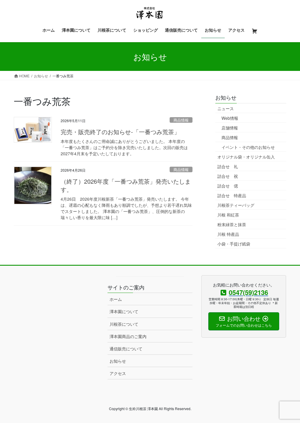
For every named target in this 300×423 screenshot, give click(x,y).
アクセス (118, 373)
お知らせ (118, 361)
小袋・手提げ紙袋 (233, 244)
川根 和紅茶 (228, 215)
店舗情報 (229, 128)
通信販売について (126, 349)
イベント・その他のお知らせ (248, 147)
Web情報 (229, 118)
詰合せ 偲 (227, 186)
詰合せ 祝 (227, 176)
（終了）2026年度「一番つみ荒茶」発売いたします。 (126, 185)
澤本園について (124, 311)
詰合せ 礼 (227, 166)
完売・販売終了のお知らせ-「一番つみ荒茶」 (120, 131)
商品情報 (181, 120)
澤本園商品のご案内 (128, 336)
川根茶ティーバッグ (235, 205)
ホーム (116, 299)
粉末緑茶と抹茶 (231, 224)
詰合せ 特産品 (231, 195)
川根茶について (124, 324)
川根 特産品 (228, 234)
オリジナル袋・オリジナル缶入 (246, 157)
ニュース (225, 108)
